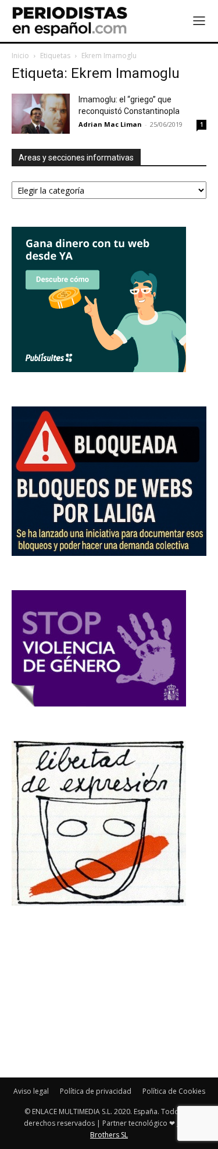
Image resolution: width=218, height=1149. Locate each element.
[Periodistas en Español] (70, 21)
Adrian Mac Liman (110, 124)
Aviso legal (31, 1091)
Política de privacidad (95, 1091)
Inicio (20, 55)
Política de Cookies (173, 1091)
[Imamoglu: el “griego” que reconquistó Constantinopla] (41, 114)
